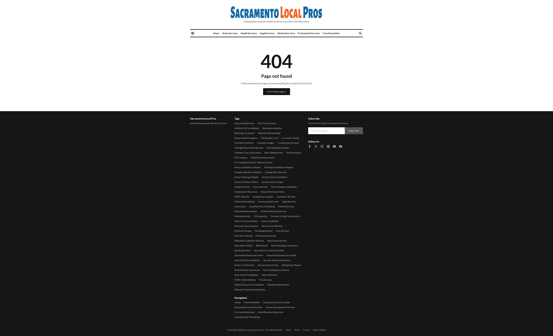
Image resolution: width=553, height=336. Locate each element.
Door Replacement (273, 152)
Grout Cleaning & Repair (246, 177)
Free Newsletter (331, 33)
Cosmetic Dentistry (244, 142)
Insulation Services (286, 196)
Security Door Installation (247, 260)
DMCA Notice (319, 330)
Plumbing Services (264, 230)
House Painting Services (273, 191)
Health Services (249, 33)
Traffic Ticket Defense (245, 279)
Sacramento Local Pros (254, 330)
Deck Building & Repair (278, 147)
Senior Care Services (244, 265)
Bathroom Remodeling (269, 133)
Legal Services (267, 33)
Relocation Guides (243, 245)
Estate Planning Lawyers (263, 157)
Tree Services (265, 279)
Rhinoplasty (262, 245)
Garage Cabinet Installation (248, 172)
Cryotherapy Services (288, 142)
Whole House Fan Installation (249, 284)
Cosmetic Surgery (265, 142)
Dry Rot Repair (293, 152)
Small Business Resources (247, 270)
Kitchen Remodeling (244, 201)
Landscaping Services (268, 201)
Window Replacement (278, 284)
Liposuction (240, 206)
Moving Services (242, 216)
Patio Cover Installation (246, 221)
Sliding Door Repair (291, 265)
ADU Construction (267, 123)
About (288, 330)
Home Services (230, 33)
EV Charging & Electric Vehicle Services (253, 162)
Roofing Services (242, 250)
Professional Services (309, 33)
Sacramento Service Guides (276, 302)
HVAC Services (241, 196)
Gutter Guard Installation (274, 177)
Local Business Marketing (262, 206)
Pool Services (282, 230)
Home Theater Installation (284, 186)
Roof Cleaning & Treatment (284, 245)
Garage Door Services (275, 172)
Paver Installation (270, 221)
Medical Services (286, 33)
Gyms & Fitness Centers (246, 182)
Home (216, 33)
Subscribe (354, 130)
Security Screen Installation (276, 260)
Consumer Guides (290, 137)
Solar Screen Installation (246, 274)
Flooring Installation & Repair (278, 167)
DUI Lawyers (240, 157)
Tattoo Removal (269, 274)
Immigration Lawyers (263, 196)
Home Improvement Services (280, 307)
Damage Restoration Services (248, 147)
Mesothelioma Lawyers (245, 211)
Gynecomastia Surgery (273, 182)
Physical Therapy (242, 230)
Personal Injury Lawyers (246, 226)
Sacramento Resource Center (248, 255)
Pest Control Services (272, 226)
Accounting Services (244, 123)
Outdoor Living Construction (285, 216)
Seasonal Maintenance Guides (281, 255)
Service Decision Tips (268, 265)
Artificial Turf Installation (246, 128)
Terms (297, 330)
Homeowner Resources (245, 191)
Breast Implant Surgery (245, 137)
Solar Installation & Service (276, 270)
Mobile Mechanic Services (273, 211)
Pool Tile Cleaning (243, 235)
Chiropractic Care (269, 137)
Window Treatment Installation (250, 289)
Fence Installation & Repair (247, 167)
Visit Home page (276, 91)
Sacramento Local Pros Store (248, 307)
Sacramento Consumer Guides (269, 250)
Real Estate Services (277, 240)
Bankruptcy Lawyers (244, 133)
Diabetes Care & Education (247, 152)
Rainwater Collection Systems (249, 240)
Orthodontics (260, 216)
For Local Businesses (244, 312)
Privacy (306, 330)
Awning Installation (272, 128)
